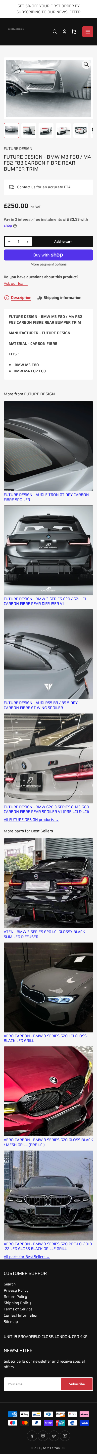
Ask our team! (16, 283)
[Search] (54, 31)
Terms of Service (18, 1309)
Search (10, 1284)
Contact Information (21, 1315)
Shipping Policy (17, 1303)
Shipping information (62, 298)
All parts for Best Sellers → (27, 1257)
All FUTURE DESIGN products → (31, 820)
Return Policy (15, 1297)
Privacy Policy (16, 1290)
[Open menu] (87, 31)
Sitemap (11, 1322)
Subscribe (77, 1384)
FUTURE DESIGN (18, 149)
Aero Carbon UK (54, 1448)
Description (21, 298)
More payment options (49, 264)
